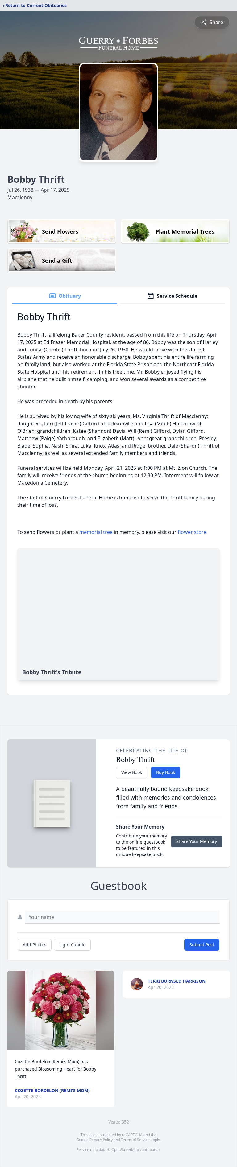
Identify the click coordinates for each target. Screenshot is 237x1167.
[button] (60, 1010)
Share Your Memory (196, 841)
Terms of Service (135, 1139)
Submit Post (201, 945)
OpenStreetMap (125, 1149)
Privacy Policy (101, 1139)
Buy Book (165, 772)
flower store (192, 532)
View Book (131, 772)
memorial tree (96, 532)
